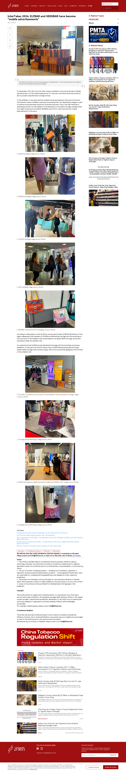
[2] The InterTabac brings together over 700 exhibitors (36, 535)
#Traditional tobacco (34, 551)
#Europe (21, 551)
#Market (47, 551)
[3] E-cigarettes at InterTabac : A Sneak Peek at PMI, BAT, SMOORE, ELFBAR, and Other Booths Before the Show (50, 538)
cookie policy (33, 769)
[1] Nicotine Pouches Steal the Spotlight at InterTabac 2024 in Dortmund (42, 533)
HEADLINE (94, 19)
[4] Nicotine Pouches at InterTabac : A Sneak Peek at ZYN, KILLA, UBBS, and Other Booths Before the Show (48, 542)
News (91, 23)
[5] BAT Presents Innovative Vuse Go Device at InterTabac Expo (39, 546)
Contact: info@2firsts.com (46, 753)
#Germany (56, 551)
